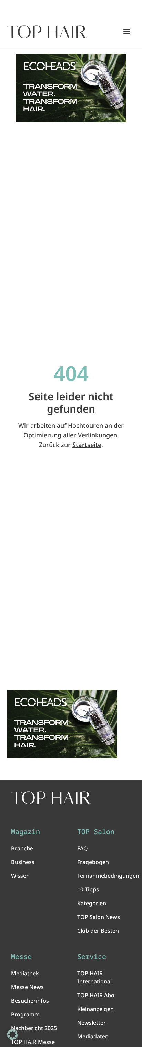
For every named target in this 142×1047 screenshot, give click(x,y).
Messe (21, 957)
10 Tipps (88, 889)
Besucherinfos (30, 1000)
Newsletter (91, 1022)
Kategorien (91, 903)
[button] (12, 1034)
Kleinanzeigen (95, 1009)
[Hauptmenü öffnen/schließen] (127, 31)
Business (22, 862)
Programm (25, 1014)
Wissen (20, 875)
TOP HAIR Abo (95, 995)
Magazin (25, 832)
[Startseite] (47, 31)
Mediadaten (93, 1036)
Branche (22, 848)
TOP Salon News (98, 917)
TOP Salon (95, 832)
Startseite (86, 444)
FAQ (82, 848)
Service (91, 957)
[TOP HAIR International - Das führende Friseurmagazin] (51, 797)
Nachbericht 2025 (34, 1028)
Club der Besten (98, 930)
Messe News (27, 987)
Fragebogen (93, 862)
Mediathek (25, 973)
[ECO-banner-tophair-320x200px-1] (71, 88)
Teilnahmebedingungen (108, 875)
